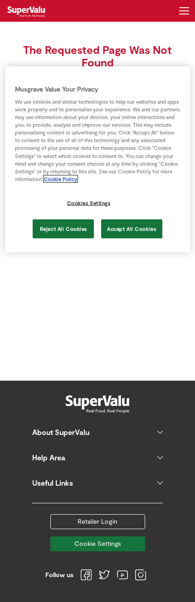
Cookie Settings (97, 543)
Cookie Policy (60, 179)
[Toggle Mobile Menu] (184, 11)
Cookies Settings (89, 202)
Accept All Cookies (131, 228)
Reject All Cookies (63, 228)
